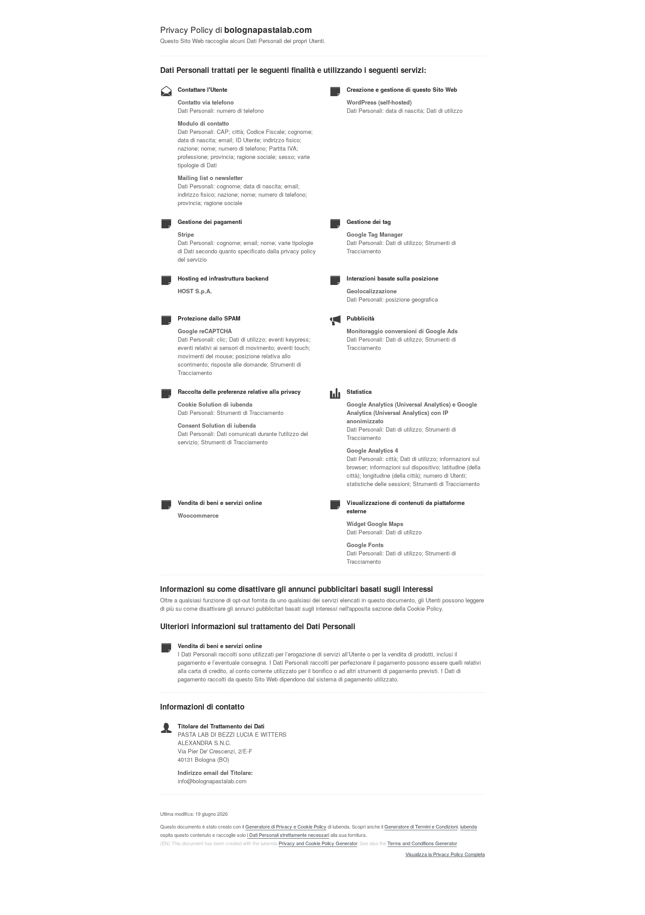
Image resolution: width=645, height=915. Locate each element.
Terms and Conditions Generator (422, 843)
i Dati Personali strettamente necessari (288, 834)
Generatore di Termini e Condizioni (421, 826)
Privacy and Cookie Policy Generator (318, 843)
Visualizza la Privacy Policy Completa (445, 854)
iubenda (468, 826)
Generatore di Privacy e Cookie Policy (285, 826)
